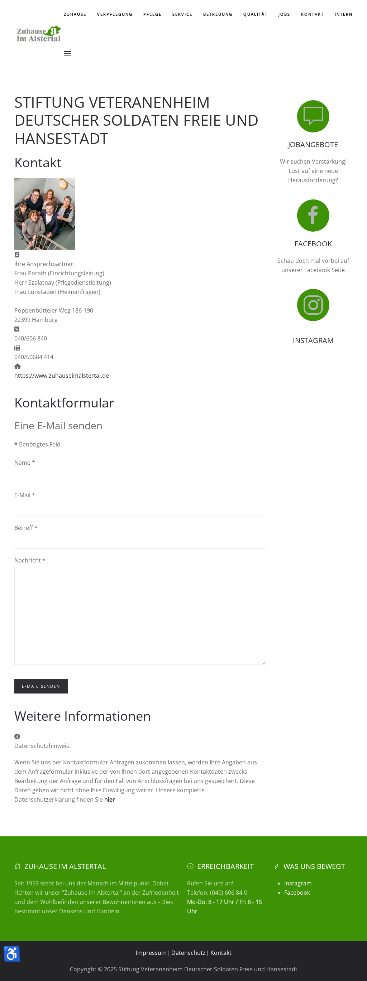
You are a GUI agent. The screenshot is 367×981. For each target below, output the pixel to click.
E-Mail (24, 495)
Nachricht (30, 560)
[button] (67, 53)
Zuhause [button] (75, 14)
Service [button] (182, 14)
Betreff (26, 528)
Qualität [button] (255, 14)
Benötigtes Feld (37, 444)
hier (109, 799)
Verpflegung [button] (115, 14)
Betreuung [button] (218, 14)
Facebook (297, 893)
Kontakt (312, 14)
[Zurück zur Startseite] (39, 34)
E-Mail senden (41, 686)
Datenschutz (188, 953)
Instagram (298, 883)
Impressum (151, 953)
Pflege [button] (152, 14)
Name (24, 463)
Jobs (284, 14)
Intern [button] (344, 14)
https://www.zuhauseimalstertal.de (61, 376)
